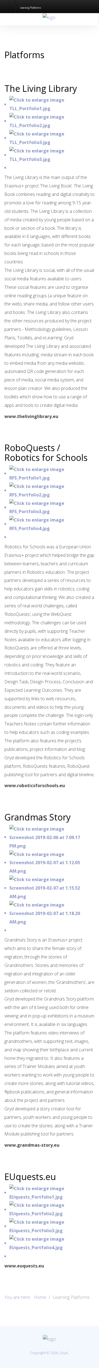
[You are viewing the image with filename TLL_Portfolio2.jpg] (49, 121)
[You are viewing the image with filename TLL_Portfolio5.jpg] (49, 155)
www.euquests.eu (24, 1266)
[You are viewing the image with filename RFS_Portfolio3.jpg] (49, 507)
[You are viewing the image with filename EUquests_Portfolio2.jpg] (49, 1209)
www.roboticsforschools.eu (34, 785)
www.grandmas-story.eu (31, 1145)
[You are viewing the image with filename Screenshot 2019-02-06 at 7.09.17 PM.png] (49, 837)
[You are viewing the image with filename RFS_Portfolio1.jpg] (49, 473)
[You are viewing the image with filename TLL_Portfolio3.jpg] (49, 138)
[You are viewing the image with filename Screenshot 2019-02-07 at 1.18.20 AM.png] (49, 913)
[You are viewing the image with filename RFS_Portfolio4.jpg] (49, 524)
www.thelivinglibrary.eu (31, 416)
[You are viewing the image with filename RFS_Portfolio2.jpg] (49, 490)
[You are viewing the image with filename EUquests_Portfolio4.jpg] (49, 1243)
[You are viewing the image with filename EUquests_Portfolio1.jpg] (49, 1192)
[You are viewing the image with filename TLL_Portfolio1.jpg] (49, 104)
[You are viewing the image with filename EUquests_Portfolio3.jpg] (49, 1226)
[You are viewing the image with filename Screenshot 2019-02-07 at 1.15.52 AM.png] (49, 888)
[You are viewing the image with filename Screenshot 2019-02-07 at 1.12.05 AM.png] (49, 862)
